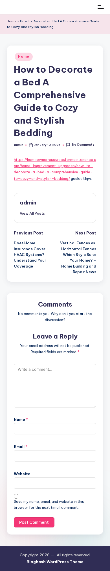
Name (21, 419)
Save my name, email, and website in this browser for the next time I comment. (49, 504)
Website (22, 473)
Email (20, 446)
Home (11, 21)
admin (28, 202)
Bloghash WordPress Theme (55, 561)
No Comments (83, 145)
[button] (32, 213)
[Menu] (100, 6)
